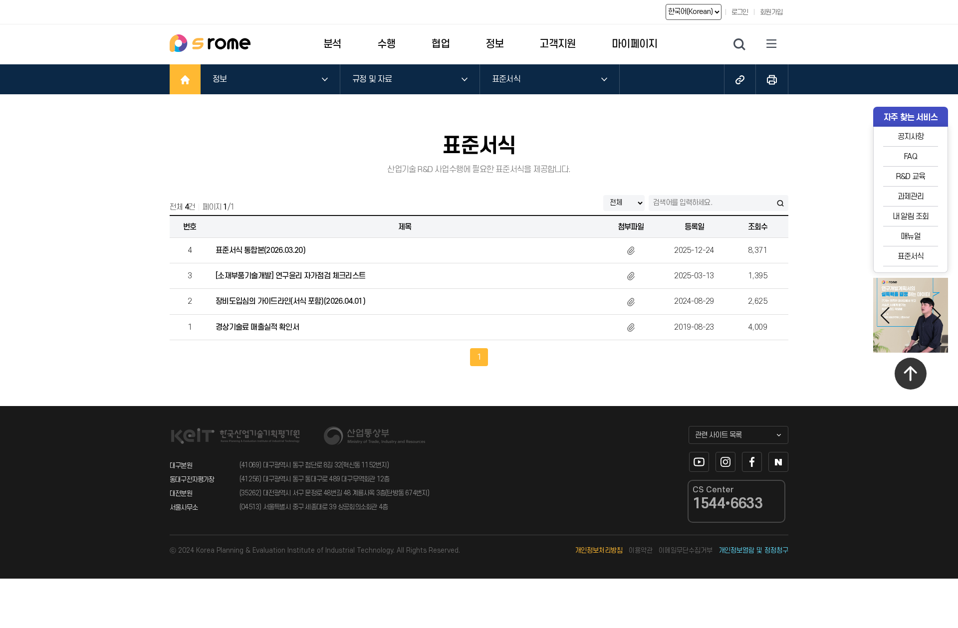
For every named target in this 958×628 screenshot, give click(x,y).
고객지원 (557, 44)
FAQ (910, 156)
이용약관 (641, 550)
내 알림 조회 (911, 216)
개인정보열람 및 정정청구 (753, 550)
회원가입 (771, 12)
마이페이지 (634, 44)
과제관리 (911, 196)
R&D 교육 (910, 176)
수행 (386, 44)
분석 (332, 44)
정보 (494, 44)
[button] (936, 315)
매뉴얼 (911, 236)
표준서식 (506, 79)
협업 (441, 44)
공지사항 (911, 136)
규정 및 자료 (372, 79)
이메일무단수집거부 (686, 550)
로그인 (739, 12)
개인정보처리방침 (599, 550)
